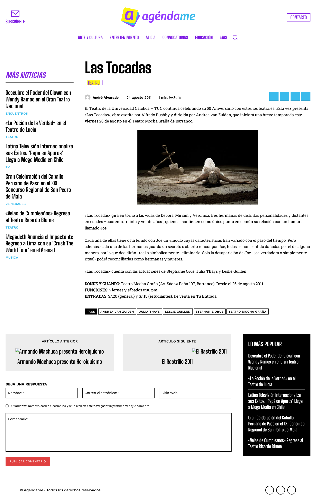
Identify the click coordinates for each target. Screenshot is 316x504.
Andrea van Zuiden (117, 311)
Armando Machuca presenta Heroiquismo (59, 361)
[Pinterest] (295, 96)
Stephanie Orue (209, 311)
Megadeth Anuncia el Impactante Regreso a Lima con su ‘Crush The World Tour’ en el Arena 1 (39, 243)
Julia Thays (149, 311)
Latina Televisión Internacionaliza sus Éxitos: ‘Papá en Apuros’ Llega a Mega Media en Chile (39, 153)
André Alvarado (106, 97)
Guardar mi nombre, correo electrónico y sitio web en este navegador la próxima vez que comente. (80, 406)
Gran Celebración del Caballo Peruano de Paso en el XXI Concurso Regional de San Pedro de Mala (38, 186)
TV (8, 167)
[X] (284, 96)
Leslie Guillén (178, 311)
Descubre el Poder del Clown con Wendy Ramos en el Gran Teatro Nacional (38, 99)
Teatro (12, 136)
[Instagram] (280, 490)
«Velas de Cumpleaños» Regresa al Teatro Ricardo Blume (38, 216)
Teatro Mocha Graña (247, 311)
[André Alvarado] (89, 97)
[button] (235, 37)
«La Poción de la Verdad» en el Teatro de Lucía (36, 126)
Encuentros (17, 113)
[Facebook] (274, 96)
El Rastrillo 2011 (177, 361)
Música (12, 257)
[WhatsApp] (305, 96)
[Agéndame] (158, 17)
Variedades (16, 203)
